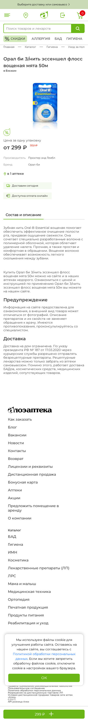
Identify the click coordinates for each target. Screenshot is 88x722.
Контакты (17, 451)
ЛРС (12, 576)
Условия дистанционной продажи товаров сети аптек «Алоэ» (40, 696)
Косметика (18, 560)
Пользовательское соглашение (26, 688)
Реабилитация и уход (28, 623)
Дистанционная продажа (32, 474)
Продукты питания (26, 615)
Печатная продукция (28, 607)
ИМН (12, 552)
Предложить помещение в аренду (33, 508)
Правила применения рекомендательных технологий (40, 686)
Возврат (15, 459)
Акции (14, 498)
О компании (19, 518)
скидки (15, 38)
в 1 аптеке (15, 174)
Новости (16, 443)
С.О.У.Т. (12, 699)
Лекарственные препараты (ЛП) (38, 568)
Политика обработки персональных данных (34, 690)
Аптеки (15, 490)
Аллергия (41, 39)
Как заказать (20, 419)
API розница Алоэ (18, 702)
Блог (12, 427)
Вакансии (17, 435)
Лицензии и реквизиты (30, 466)
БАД (58, 39)
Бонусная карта (23, 482)
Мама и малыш (22, 584)
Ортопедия (19, 599)
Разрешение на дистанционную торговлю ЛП (35, 693)
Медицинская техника (29, 592)
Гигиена (74, 39)
